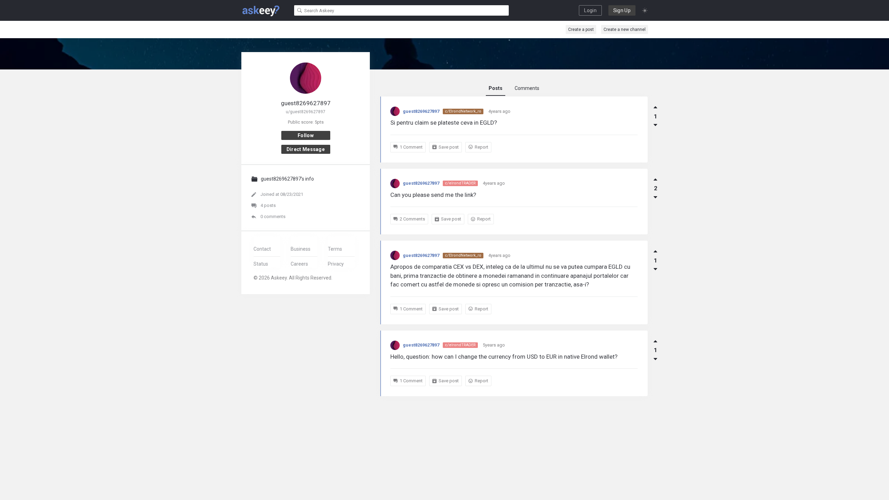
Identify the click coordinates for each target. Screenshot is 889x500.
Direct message (305, 149)
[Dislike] (655, 125)
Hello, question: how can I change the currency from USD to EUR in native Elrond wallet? (503, 356)
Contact (262, 249)
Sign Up (622, 10)
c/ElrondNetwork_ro (463, 111)
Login (590, 10)
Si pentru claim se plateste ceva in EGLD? (443, 122)
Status (261, 264)
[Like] (655, 107)
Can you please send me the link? (433, 194)
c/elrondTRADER (460, 183)
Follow (306, 135)
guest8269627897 (421, 111)
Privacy (336, 264)
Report (481, 147)
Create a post (581, 29)
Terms (335, 249)
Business (300, 249)
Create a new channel (625, 29)
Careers (299, 264)
